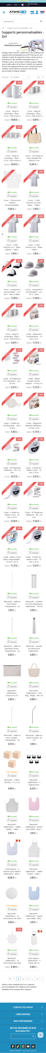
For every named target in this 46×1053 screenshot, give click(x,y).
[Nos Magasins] (32, 12)
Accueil (3, 28)
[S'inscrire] (33, 1036)
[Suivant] (42, 979)
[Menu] (4, 12)
